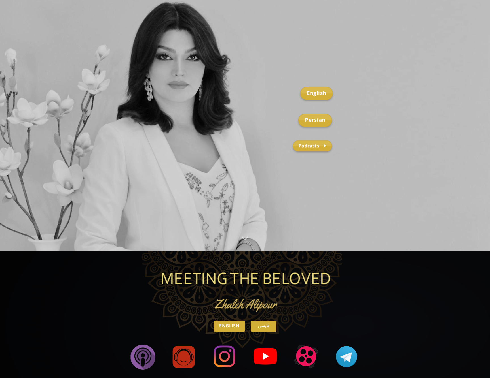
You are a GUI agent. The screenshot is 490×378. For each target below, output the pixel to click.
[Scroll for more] (245, 238)
